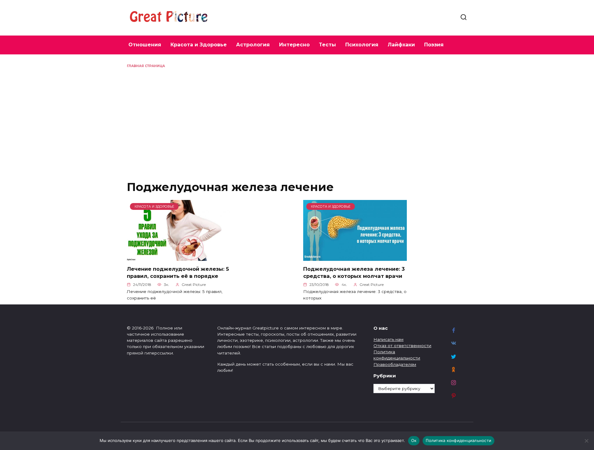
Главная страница (146, 66)
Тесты (327, 45)
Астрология (253, 45)
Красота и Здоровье (198, 45)
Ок (414, 440)
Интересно (294, 45)
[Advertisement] (297, 115)
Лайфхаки (401, 45)
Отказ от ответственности (402, 345)
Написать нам (388, 339)
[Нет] (586, 441)
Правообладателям (394, 364)
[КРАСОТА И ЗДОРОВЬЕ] (178, 257)
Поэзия (434, 45)
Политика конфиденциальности (458, 440)
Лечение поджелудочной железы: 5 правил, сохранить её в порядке (178, 272)
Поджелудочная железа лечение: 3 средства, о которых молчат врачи (354, 272)
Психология (361, 45)
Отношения (144, 45)
